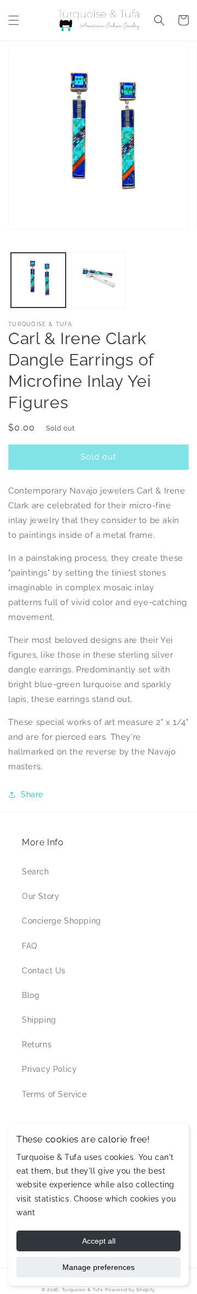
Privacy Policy (49, 1069)
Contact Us (44, 970)
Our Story (40, 896)
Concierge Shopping (61, 920)
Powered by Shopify (130, 1289)
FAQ (29, 946)
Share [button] (32, 794)
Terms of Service (54, 1094)
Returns (36, 1044)
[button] (14, 20)
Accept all (98, 1241)
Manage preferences (98, 1267)
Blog (30, 995)
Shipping (39, 1020)
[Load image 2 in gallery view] (98, 280)
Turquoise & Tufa (82, 1289)
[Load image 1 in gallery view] (38, 280)
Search (35, 871)
